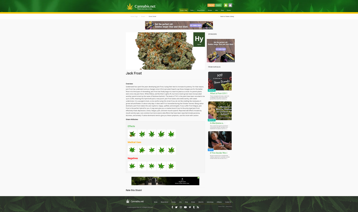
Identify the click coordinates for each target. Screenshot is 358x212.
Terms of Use (221, 206)
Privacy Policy (229, 206)
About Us (200, 202)
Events (229, 10)
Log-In (218, 5)
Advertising (210, 202)
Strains (210, 10)
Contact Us (228, 202)
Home (155, 202)
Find (191, 10)
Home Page (134, 16)
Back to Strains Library (227, 16)
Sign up (211, 5)
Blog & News (201, 10)
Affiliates (219, 202)
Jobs (216, 10)
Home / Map (183, 10)
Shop (222, 10)
